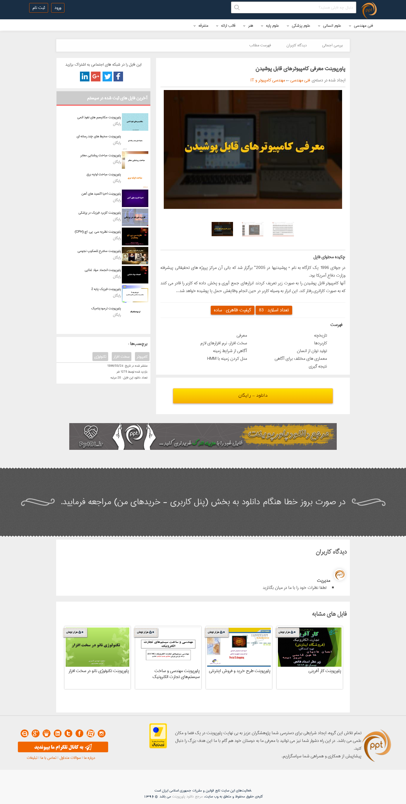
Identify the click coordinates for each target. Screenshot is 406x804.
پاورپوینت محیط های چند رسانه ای (99, 136)
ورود (57, 8)
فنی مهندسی (363, 26)
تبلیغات (32, 757)
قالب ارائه (227, 26)
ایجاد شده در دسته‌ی (327, 80)
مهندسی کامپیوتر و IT (268, 80)
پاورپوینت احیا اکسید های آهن (101, 193)
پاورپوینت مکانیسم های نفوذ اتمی (99, 117)
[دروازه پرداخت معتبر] (158, 747)
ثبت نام (38, 8)
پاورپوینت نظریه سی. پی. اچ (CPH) (98, 231)
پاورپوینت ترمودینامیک (106, 308)
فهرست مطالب (260, 45)
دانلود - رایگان (252, 395)
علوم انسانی (331, 26)
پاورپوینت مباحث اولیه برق (103, 174)
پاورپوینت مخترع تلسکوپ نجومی (99, 251)
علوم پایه (272, 26)
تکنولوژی (100, 356)
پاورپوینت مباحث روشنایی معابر (100, 155)
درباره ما (89, 757)
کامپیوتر (142, 356)
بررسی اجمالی (332, 45)
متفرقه (202, 26)
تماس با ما (48, 757)
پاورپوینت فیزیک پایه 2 (106, 289)
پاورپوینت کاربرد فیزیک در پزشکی (99, 212)
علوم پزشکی (300, 26)
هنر (250, 26)
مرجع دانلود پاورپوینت (187, 796)
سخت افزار (122, 356)
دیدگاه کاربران (297, 45)
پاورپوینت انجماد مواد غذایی (103, 270)
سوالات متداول (70, 757)
